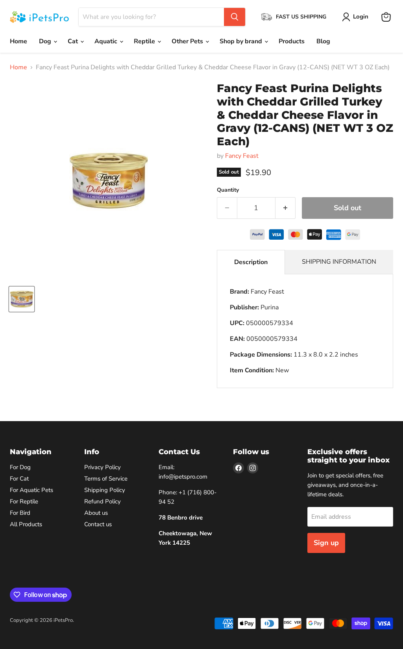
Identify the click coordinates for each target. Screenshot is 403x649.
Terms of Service (106, 479)
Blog (323, 41)
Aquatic (106, 41)
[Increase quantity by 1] (285, 208)
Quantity (228, 190)
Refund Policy (102, 501)
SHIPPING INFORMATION (339, 261)
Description (251, 262)
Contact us (98, 524)
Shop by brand (242, 41)
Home (18, 41)
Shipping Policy (104, 490)
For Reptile (24, 501)
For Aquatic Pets (31, 490)
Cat (73, 41)
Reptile (145, 41)
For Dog (20, 467)
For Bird (20, 513)
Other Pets (188, 41)
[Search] (234, 17)
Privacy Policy (102, 467)
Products (292, 41)
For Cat (19, 479)
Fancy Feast (242, 156)
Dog (46, 41)
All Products (26, 524)
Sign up (326, 542)
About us (96, 513)
